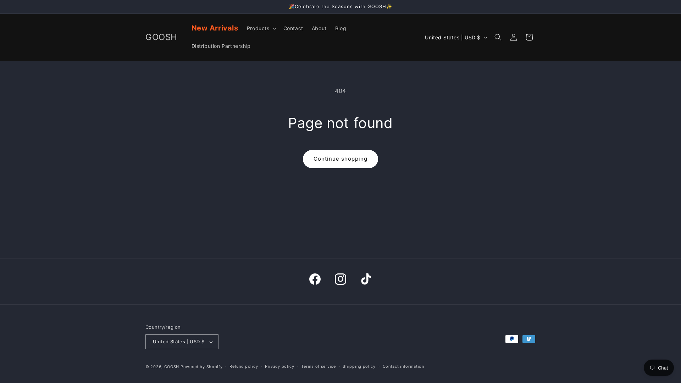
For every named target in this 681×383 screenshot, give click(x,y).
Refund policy (243, 366)
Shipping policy (359, 366)
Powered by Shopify (202, 366)
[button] (261, 28)
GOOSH (171, 366)
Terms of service (318, 366)
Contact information (403, 366)
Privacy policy (279, 366)
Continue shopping (340, 158)
